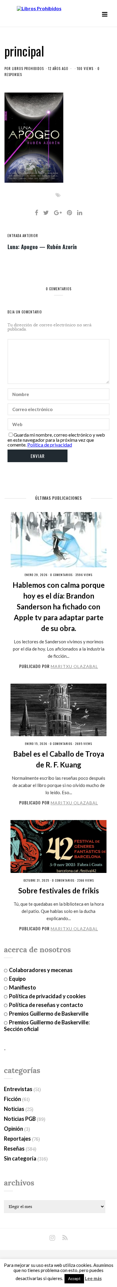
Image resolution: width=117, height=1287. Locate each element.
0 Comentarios (61, 574)
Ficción (12, 1099)
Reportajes (17, 1138)
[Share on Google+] (58, 212)
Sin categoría (20, 1158)
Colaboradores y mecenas (41, 970)
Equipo (17, 978)
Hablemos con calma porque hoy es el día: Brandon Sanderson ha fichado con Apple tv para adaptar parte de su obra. (59, 607)
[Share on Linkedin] (79, 212)
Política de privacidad (49, 444)
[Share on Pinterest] (69, 212)
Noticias (14, 1109)
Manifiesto (22, 987)
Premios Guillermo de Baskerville (48, 1013)
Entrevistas (18, 1089)
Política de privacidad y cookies (47, 996)
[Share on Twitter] (46, 212)
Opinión (13, 1128)
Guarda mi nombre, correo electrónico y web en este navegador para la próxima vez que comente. (56, 439)
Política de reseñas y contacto (46, 1005)
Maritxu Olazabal (74, 666)
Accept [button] (74, 1278)
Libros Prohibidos (28, 68)
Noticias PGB (20, 1118)
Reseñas (14, 1148)
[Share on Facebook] (36, 212)
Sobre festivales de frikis (58, 890)
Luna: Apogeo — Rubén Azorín (42, 246)
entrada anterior (23, 235)
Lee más (93, 1278)
